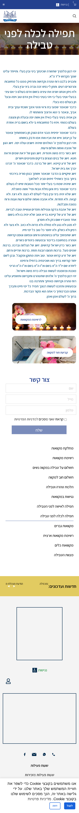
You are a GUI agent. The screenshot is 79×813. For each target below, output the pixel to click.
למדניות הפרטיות (26, 419)
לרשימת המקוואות (30, 320)
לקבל (70, 805)
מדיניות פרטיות (39, 799)
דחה (55, 805)
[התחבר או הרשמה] (8, 681)
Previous (8, 586)
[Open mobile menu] (3, 4)
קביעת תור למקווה (57, 352)
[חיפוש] (74, 16)
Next (14, 586)
